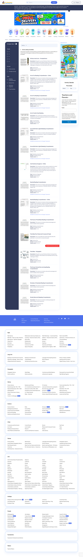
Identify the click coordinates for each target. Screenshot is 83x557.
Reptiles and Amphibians (65, 410)
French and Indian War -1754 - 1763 (67, 385)
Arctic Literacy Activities (14, 39)
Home (6, 39)
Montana (44, 470)
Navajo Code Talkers (65, 523)
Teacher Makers (11, 548)
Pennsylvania (45, 476)
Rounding (44, 339)
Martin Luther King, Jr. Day (47, 501)
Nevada (9, 472)
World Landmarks (28, 374)
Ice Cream (10, 427)
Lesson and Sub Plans (64, 394)
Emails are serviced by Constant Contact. (69, 118)
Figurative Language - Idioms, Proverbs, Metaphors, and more (21, 359)
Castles (9, 394)
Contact (23, 322)
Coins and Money (63, 339)
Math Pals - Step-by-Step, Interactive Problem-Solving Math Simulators (23, 337)
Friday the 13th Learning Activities (16, 499)
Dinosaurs (45, 406)
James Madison (11, 523)
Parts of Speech (45, 359)
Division (44, 341)
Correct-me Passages (14, 395)
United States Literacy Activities (14, 485)
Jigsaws (61, 447)
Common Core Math (29, 344)
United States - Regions (47, 485)
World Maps (27, 372)
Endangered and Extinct (13, 408)
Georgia (44, 463)
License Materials (34, 318)
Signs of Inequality (29, 346)
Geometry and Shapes (47, 344)
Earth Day (28, 499)
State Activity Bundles (47, 483)
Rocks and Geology (12, 412)
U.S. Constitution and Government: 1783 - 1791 (34, 386)
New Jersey (44, 472)
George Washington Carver (48, 516)
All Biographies (11, 390)
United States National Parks (48, 486)
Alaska (43, 459)
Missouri (26, 470)
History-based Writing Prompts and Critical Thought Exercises (55, 394)
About (23, 318)
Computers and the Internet (13, 425)
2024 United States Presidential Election (18, 459)
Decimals (10, 343)
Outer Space (27, 410)
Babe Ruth (27, 525)
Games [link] (10, 36)
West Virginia (27, 481)
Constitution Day (63, 499)
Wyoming (62, 481)
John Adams (27, 514)
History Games (11, 385)
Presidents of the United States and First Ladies (35, 390)
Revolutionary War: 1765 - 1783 (14, 386)
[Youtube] (65, 318)
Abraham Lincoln (63, 521)
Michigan (44, 468)
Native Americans (63, 390)
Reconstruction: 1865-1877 (48, 388)
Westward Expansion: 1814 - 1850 (15, 388)
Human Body (27, 408)
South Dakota (28, 477)
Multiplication (28, 341)
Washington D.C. (11, 481)
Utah (8, 479)
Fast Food (62, 425)
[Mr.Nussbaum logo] (7, 2)
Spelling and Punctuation (65, 359)
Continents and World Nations (48, 372)
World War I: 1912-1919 (64, 388)
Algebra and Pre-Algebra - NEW (49, 346)
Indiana (43, 465)
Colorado (44, 461)
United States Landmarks (13, 486)
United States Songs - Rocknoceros (67, 488)
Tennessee (44, 477)
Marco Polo (44, 523)
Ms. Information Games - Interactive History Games (36, 447)
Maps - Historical (28, 394)
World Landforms (11, 374)
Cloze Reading (28, 359)
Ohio (61, 474)
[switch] (16, 44)
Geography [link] (33, 36)
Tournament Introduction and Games (15, 537)
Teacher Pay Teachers (35, 320)
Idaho (9, 465)
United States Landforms (30, 486)
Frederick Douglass (64, 517)
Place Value (27, 339)
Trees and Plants (28, 412)
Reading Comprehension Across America (18, 357)
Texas (61, 477)
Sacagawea (44, 525)
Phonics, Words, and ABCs (65, 357)
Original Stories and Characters (14, 361)
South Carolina (11, 477)
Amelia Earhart (11, 519)
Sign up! (69, 121)
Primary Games (11, 441)
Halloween (27, 501)
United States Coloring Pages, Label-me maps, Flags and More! (38, 485)
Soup (61, 428)
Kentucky (27, 467)
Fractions (61, 341)
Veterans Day (45, 503)
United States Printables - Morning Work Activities (18, 488)
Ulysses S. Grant (45, 519)
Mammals (62, 408)
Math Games (10, 335)
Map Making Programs (64, 374)
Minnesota (62, 468)
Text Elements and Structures (31, 361)
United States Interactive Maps (66, 483)
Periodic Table (45, 410)
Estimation (62, 343)
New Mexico (62, 472)
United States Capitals (64, 485)
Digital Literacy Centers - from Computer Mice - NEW (71, 361)
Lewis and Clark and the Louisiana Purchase (51, 386)
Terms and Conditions (48, 322)
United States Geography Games (15, 443)
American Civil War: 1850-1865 (31, 388)
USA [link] (44, 36)
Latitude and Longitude (47, 374)
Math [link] (16, 36)
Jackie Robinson (11, 525)
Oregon (26, 476)
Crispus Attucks (29, 516)
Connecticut (62, 461)
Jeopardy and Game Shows (65, 443)
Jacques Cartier (11, 517)
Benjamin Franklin (28, 519)
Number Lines (10, 344)
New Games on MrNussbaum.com (49, 447)
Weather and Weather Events (14, 414)
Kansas (9, 467)
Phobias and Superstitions (13, 428)
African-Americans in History (14, 392)
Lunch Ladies (27, 427)
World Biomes (62, 412)
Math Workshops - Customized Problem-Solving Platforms (54, 335)
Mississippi (10, 470)
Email (63, 107)
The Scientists (28, 414)
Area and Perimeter (65, 344)
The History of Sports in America (49, 392)
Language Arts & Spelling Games (49, 357)
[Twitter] (61, 318)
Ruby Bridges (64, 516)
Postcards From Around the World (67, 372)
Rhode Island (62, 476)
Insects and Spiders (46, 408)
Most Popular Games (12, 445)
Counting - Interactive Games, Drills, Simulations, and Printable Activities (40, 337)
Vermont (26, 479)
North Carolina (28, 474)
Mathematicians (63, 346)
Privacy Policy (47, 320)
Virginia (43, 479)
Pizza (61, 427)
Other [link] (72, 36)
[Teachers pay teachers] (68, 318)
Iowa (61, 465)
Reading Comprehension (30, 357)
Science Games (11, 406)
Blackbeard (11, 516)
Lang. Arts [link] (22, 36)
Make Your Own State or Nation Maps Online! (36, 483)
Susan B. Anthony (63, 514)
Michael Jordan (28, 521)
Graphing (44, 343)
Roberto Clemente (29, 517)
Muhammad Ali (45, 514)
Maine (61, 467)
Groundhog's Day (11, 501)
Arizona (61, 459)
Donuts (43, 425)
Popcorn (27, 428)
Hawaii (61, 463)
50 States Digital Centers (47, 488)
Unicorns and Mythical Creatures (32, 430)
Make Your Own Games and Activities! (34, 445)
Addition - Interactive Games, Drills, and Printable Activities (54, 337)
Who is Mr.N (24, 320)
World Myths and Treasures (65, 392)
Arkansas (9, 461)
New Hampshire (28, 472)
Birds (26, 406)
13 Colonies (44, 385)
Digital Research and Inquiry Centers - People (53, 526)
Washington (62, 479)
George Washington (12, 526)
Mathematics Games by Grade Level (34, 335)
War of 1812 (62, 386)
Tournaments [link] (61, 36)
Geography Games (12, 372)
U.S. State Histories (29, 392)
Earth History (64, 406)
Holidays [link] (55, 36)
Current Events (28, 425)
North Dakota (45, 474)
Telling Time (10, 341)
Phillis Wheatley (28, 526)
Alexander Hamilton (64, 519)
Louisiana (44, 467)
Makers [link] (66, 36)
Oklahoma (10, 476)
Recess (43, 428)
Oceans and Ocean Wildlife (13, 410)
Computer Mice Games (65, 445)
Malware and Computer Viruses (48, 427)
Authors (43, 361)
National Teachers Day (64, 501)
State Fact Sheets (28, 488)
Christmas (10, 447)
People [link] (49, 36)
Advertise (46, 318)
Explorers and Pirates (29, 385)
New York (9, 474)
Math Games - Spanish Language (15, 339)
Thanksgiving (27, 503)
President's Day (11, 503)
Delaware (10, 463)
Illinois (26, 465)
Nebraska (62, 470)
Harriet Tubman (63, 525)
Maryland (9, 468)
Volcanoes (46, 412)
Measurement (28, 343)
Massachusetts (28, 468)
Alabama (27, 459)
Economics (46, 390)
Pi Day (61, 503)
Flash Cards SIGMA (63, 335)
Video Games (45, 430)
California (27, 461)
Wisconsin (44, 481)
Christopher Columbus (47, 517)
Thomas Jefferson (11, 521)
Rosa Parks (27, 523)
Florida (26, 463)
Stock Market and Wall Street (14, 430)
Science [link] (38, 36)
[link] (10, 32)
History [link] (27, 36)
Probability (10, 346)
